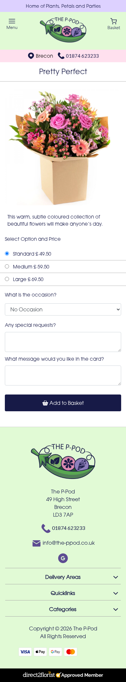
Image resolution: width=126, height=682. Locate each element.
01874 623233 (82, 56)
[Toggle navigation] (12, 24)
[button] (63, 576)
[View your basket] (114, 23)
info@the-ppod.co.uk (69, 543)
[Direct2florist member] (63, 675)
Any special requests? (30, 325)
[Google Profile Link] (63, 558)
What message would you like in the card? (54, 359)
